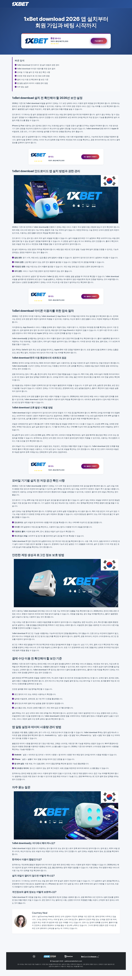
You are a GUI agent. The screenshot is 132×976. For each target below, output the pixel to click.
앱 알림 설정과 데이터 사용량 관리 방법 (32, 83)
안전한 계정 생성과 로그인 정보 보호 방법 (33, 76)
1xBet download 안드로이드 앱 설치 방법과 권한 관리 (38, 65)
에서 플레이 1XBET (90, 157)
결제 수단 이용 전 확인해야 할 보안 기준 (32, 80)
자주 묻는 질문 (23, 87)
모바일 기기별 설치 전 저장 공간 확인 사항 (33, 72)
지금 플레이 (99, 41)
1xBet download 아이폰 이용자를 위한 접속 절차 (36, 69)
